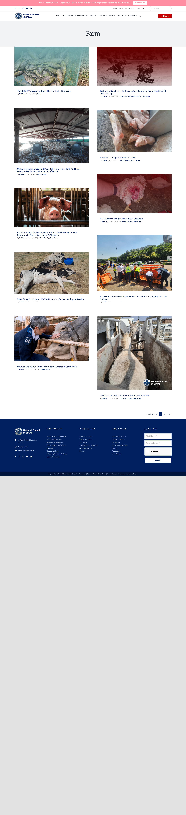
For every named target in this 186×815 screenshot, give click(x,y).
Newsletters (116, 454)
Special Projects (53, 457)
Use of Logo (111, 474)
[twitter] (19, 8)
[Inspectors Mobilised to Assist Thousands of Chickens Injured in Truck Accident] (134, 263)
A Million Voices (85, 448)
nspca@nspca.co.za (26, 451)
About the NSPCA (119, 436)
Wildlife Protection (54, 439)
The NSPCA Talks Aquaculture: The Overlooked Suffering (44, 91)
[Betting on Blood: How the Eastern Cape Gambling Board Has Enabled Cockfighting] (134, 66)
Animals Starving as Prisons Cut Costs (118, 157)
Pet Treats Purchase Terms (128, 474)
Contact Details (118, 439)
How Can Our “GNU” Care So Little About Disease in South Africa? (47, 367)
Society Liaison (53, 451)
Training (50, 448)
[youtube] (27, 8)
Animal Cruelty (130, 133)
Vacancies (116, 442)
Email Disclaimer (99, 474)
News (146, 69)
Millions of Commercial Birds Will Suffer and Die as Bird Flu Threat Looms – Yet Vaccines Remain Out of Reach (48, 170)
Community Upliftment (56, 445)
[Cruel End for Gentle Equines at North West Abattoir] (134, 353)
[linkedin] (31, 8)
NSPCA (21, 94)
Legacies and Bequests (88, 445)
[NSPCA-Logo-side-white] (28, 428)
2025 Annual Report (120, 445)
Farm (51, 68)
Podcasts (115, 451)
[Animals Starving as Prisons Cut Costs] (134, 131)
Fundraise (83, 442)
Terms (89, 474)
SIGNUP (158, 460)
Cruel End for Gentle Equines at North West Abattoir (124, 395)
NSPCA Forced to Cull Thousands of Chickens (121, 219)
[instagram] (23, 8)
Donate (82, 451)
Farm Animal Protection (56, 436)
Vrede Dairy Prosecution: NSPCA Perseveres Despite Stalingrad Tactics (50, 299)
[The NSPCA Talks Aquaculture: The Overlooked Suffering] (51, 66)
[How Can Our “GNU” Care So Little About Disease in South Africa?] (51, 338)
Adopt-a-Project (85, 436)
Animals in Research (55, 442)
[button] (140, 15)
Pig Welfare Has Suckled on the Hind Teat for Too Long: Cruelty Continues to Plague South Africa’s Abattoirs (47, 233)
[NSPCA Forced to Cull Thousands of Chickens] (134, 193)
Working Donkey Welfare (57, 454)
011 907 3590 (23, 447)
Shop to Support (85, 439)
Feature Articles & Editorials (134, 69)
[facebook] (15, 8)
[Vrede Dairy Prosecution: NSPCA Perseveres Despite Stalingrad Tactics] (51, 273)
